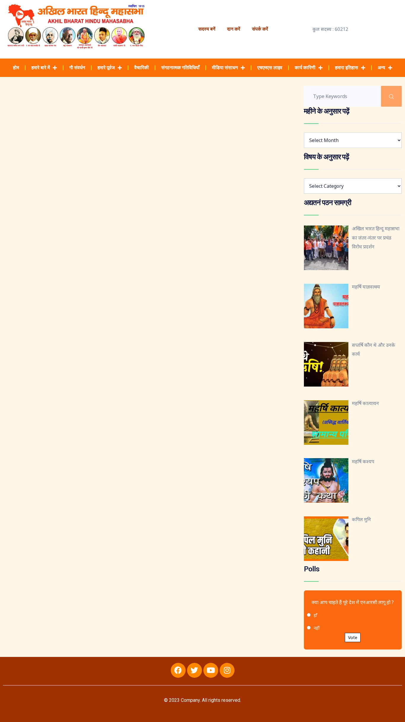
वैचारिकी (141, 67)
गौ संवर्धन (77, 67)
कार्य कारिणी (305, 67)
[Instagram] (227, 670)
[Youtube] (210, 670)
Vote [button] (352, 637)
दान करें (233, 29)
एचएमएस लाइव (269, 67)
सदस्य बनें (206, 29)
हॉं (315, 615)
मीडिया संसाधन (225, 67)
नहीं (317, 628)
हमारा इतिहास (346, 67)
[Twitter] (194, 670)
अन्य (381, 67)
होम (16, 67)
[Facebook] (178, 670)
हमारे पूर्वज (106, 67)
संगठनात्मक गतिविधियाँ (180, 67)
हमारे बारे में (40, 67)
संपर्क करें (260, 29)
